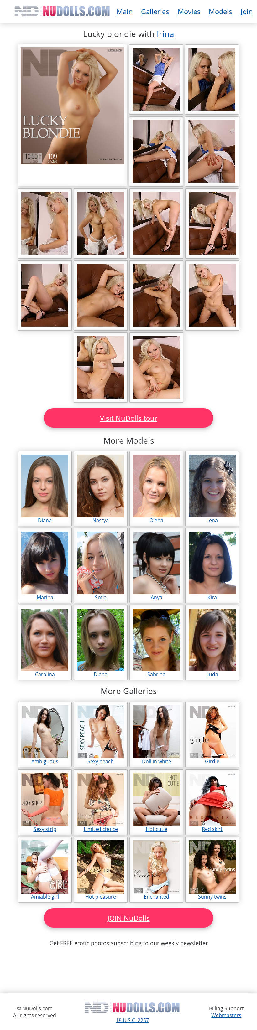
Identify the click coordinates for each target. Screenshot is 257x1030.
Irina (165, 33)
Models (220, 11)
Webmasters (226, 1015)
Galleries (155, 11)
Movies (189, 11)
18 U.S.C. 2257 (132, 1020)
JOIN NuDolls (129, 918)
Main (125, 11)
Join (247, 11)
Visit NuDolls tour (128, 418)
